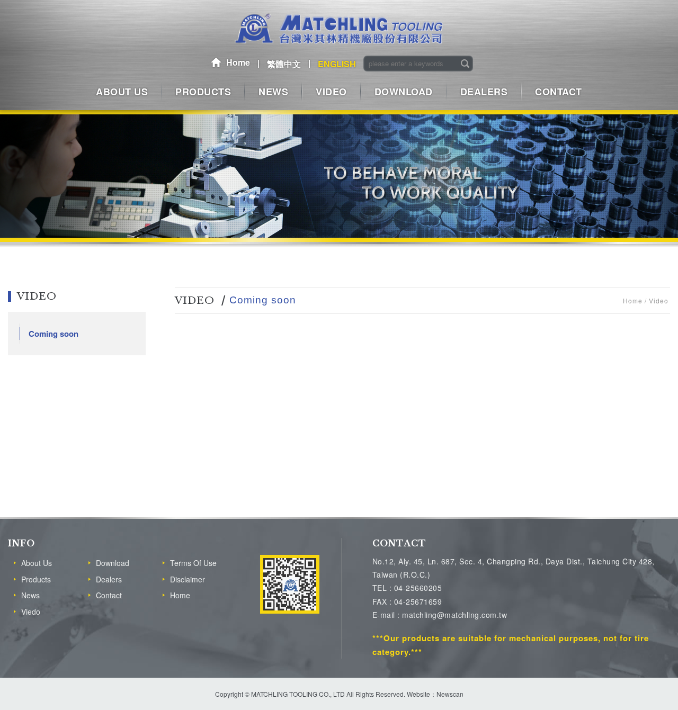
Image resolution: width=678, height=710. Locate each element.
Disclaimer (187, 579)
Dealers (109, 579)
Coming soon (53, 333)
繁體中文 (284, 64)
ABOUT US (122, 91)
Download (112, 563)
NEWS (273, 91)
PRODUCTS (203, 91)
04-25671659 (418, 601)
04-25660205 (418, 587)
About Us (36, 563)
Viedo (30, 611)
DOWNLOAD (403, 91)
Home (238, 62)
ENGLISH (337, 64)
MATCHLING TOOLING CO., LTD (339, 28)
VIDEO (331, 91)
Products (36, 579)
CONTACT (558, 91)
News (30, 595)
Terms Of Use (193, 563)
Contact (109, 595)
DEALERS (484, 91)
